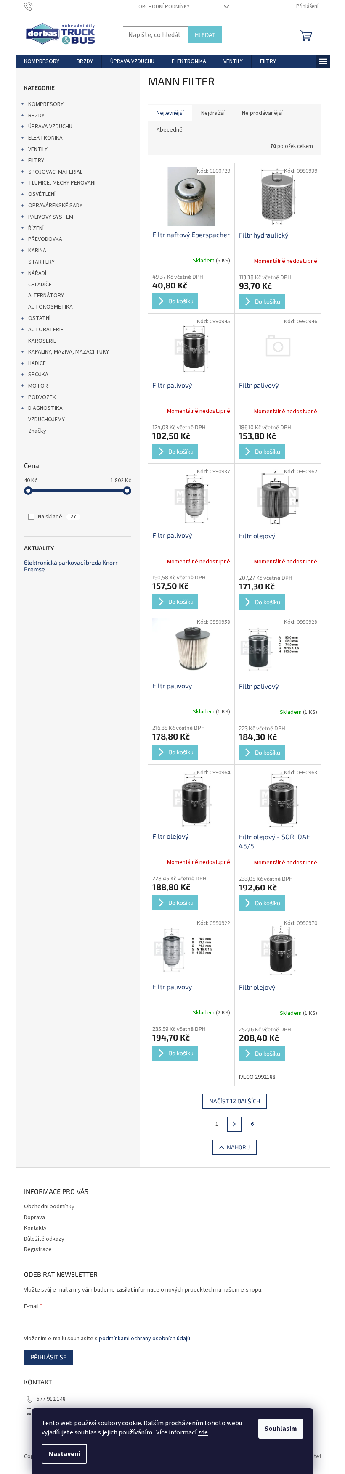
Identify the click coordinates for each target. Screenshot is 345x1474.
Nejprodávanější (262, 113)
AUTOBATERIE (46, 329)
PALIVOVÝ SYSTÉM (50, 217)
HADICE (37, 363)
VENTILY (38, 149)
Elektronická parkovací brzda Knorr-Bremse (72, 565)
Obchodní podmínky (164, 7)
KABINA (37, 250)
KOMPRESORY (46, 104)
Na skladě (57, 516)
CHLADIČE (40, 284)
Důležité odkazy (44, 1239)
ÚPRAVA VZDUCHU (50, 126)
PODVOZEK (42, 397)
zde (203, 1432)
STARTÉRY (41, 262)
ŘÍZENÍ (36, 228)
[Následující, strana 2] (234, 1124)
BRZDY (36, 115)
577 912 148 (51, 1399)
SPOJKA (38, 374)
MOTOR (38, 386)
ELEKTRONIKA (45, 138)
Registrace (38, 1249)
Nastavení (64, 1453)
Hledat (205, 34)
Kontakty (35, 1228)
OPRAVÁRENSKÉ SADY (55, 205)
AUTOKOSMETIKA (50, 307)
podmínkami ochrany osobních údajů (144, 1338)
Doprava (34, 1217)
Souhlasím (281, 1428)
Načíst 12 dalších (234, 1100)
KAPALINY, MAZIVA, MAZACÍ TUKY (68, 352)
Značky (37, 431)
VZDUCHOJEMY (46, 419)
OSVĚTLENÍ (42, 194)
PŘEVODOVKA (45, 239)
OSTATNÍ (39, 318)
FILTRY (36, 160)
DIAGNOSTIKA (45, 408)
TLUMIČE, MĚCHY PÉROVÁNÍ (62, 183)
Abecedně (170, 130)
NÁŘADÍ (37, 273)
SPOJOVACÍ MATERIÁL (55, 172)
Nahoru (238, 1147)
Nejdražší (213, 113)
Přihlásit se (48, 1356)
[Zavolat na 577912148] (36, 6)
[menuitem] (42, 61)
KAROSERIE (42, 341)
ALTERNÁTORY (46, 295)
